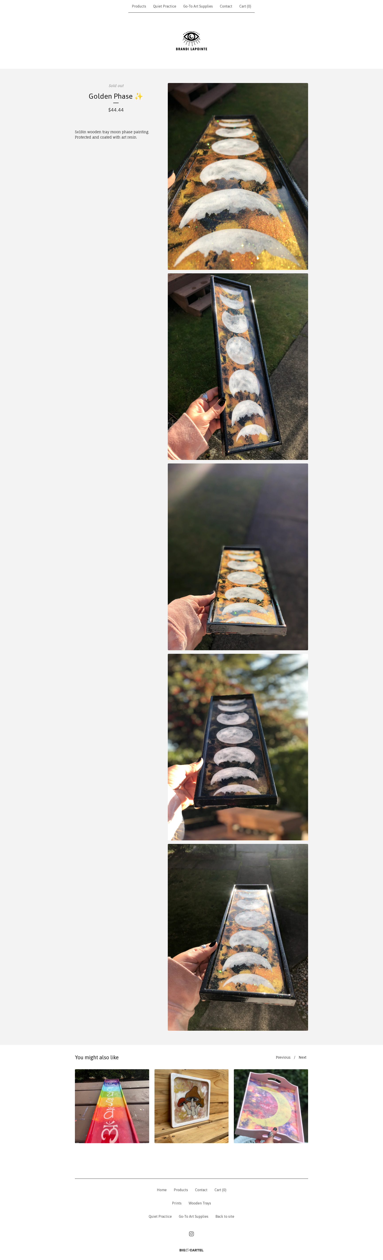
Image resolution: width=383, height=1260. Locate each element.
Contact (226, 6)
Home (162, 1190)
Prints (177, 1203)
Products (139, 6)
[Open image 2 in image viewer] (238, 366)
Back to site (224, 1216)
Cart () (245, 6)
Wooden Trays (200, 1203)
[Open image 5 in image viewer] (238, 937)
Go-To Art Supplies (198, 6)
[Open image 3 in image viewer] (238, 556)
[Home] (192, 40)
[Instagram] (191, 1234)
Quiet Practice (164, 6)
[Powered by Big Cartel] (191, 1250)
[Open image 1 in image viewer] (238, 176)
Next (302, 1057)
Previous (283, 1057)
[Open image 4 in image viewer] (238, 747)
